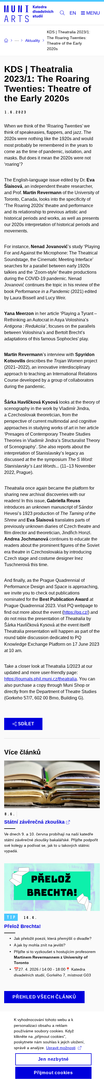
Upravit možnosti (60, 1048)
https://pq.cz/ (76, 612)
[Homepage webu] (28, 13)
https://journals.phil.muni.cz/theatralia (40, 679)
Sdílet (26, 723)
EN (73, 13)
